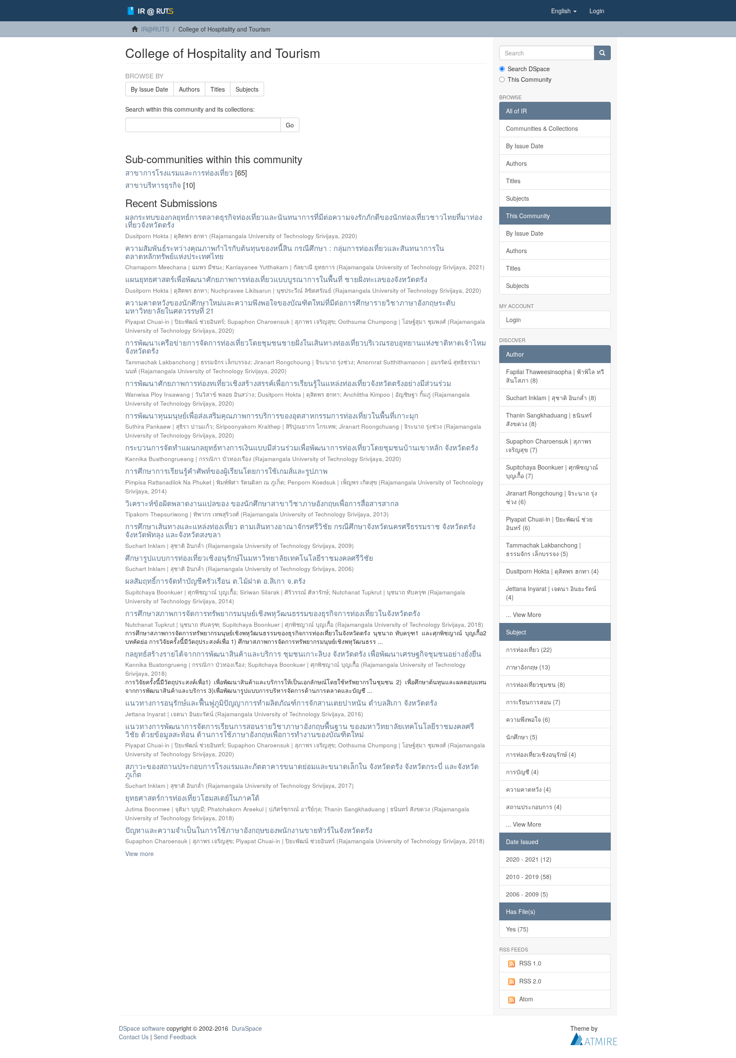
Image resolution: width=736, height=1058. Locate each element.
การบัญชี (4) (522, 771)
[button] (564, 10)
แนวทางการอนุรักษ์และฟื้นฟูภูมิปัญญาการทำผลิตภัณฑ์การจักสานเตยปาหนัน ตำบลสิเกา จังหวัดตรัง (281, 702)
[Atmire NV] (593, 1037)
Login (513, 319)
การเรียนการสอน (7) (533, 702)
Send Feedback (175, 1036)
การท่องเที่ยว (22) (529, 649)
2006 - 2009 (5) (527, 894)
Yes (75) (517, 929)
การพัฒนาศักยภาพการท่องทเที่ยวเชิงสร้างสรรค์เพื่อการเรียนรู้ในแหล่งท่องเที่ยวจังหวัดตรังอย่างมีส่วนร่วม (288, 383)
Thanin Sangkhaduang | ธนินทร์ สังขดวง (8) (549, 419)
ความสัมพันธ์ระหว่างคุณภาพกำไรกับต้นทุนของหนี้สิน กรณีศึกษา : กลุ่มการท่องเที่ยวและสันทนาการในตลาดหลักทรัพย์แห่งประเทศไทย (284, 251)
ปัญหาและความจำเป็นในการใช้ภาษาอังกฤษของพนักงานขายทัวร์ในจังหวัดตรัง (248, 829)
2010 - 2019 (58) (529, 876)
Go (290, 125)
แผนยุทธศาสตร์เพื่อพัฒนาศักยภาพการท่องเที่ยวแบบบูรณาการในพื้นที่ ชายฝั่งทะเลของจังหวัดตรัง (276, 279)
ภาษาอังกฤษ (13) (528, 667)
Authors (189, 89)
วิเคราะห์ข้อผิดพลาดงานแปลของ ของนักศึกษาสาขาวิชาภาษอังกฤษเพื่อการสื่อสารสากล (262, 503)
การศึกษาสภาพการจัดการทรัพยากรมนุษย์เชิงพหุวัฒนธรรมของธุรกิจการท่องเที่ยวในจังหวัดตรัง (272, 613)
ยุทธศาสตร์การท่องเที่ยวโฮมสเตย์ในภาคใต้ (192, 797)
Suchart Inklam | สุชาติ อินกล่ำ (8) (551, 397)
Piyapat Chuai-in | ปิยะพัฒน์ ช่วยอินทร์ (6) (549, 523)
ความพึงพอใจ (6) (528, 719)
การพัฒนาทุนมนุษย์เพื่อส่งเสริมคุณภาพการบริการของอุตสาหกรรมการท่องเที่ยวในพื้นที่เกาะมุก (271, 415)
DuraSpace (247, 1028)
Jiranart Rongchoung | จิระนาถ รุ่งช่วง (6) (551, 497)
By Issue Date (149, 89)
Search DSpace (529, 68)
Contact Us (134, 1036)
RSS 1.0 (530, 963)
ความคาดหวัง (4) (528, 789)
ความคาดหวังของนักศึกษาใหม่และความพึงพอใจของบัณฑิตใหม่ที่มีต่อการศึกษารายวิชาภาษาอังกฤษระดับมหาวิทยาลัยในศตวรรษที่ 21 (290, 306)
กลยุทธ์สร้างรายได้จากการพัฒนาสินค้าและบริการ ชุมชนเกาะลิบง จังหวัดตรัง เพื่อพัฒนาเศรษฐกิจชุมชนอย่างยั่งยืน (303, 653)
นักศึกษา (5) (522, 736)
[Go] (602, 53)
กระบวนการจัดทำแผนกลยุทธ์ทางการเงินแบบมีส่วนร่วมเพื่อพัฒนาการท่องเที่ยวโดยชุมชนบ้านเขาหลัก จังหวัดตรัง (301, 447)
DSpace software (142, 1028)
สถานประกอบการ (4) (534, 806)
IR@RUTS (155, 29)
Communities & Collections (542, 128)
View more (139, 853)
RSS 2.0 (530, 981)
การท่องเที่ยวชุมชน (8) (535, 684)
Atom (526, 999)
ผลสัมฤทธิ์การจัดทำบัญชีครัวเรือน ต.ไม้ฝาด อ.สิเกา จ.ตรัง (215, 580)
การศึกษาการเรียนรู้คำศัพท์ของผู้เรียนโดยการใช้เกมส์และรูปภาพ (226, 470)
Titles (217, 89)
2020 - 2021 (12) (529, 859)
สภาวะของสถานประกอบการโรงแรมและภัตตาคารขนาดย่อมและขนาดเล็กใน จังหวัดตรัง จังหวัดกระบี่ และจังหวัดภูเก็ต (302, 770)
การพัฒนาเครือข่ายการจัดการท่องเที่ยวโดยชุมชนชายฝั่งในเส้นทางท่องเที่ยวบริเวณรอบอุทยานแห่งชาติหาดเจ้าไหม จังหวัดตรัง (305, 346)
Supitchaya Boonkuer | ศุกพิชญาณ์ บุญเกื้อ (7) (552, 471)
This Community (530, 79)
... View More (523, 614)
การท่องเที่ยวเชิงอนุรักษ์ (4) (541, 754)
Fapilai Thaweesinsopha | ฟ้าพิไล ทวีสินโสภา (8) (555, 375)
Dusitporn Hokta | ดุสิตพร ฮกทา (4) (552, 571)
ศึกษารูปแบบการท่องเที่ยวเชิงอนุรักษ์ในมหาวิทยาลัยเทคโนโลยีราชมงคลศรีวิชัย (249, 557)
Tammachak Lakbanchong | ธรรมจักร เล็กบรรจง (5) (543, 549)
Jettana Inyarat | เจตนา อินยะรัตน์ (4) (551, 592)
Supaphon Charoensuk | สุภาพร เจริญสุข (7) (549, 445)
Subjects (247, 89)
